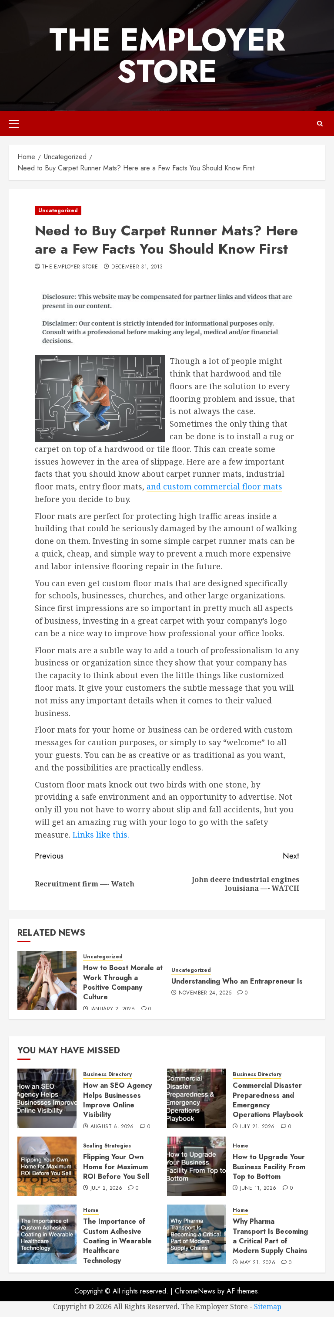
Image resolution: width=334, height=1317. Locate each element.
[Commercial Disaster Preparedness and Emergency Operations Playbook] (196, 1098)
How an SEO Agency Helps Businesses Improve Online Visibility (117, 1100)
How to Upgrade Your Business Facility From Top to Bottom (269, 1166)
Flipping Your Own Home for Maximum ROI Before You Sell (116, 1166)
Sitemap (267, 1306)
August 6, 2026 (112, 1127)
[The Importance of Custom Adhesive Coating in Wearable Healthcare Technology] (47, 1234)
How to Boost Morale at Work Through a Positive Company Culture (123, 982)
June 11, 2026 (258, 1188)
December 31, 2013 (137, 267)
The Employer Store (167, 55)
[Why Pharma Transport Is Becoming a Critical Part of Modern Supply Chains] (196, 1234)
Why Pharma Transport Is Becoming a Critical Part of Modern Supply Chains (270, 1236)
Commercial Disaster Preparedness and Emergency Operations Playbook (268, 1100)
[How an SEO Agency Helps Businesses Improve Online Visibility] (47, 1098)
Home (240, 1146)
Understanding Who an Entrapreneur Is (237, 981)
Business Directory (107, 1074)
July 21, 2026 (257, 1127)
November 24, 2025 (205, 993)
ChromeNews (195, 1291)
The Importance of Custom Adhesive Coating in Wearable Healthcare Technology (117, 1241)
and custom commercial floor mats (214, 486)
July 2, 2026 (106, 1188)
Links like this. (101, 834)
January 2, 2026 (112, 1009)
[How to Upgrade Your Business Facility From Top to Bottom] (196, 1166)
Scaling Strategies (107, 1146)
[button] (14, 123)
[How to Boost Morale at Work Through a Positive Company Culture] (47, 980)
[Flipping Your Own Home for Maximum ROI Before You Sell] (47, 1166)
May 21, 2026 (257, 1262)
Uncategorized (58, 210)
